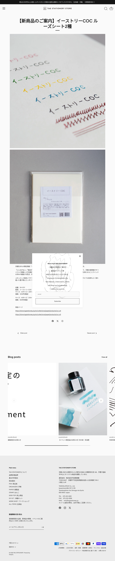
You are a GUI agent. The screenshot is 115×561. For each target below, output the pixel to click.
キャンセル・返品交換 (100, 548)
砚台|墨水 (12, 481)
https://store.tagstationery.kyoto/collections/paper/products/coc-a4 (38, 311)
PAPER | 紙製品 (14, 489)
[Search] (105, 8)
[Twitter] (70, 507)
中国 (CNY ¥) (12, 543)
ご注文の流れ (69, 548)
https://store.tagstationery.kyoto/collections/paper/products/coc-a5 (38, 314)
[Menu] (3, 8)
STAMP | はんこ (14, 492)
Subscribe (57, 301)
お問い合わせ (102, 550)
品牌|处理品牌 (13, 475)
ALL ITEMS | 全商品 (15, 504)
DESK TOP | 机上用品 (16, 495)
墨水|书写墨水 (13, 478)
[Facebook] (60, 507)
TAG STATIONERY (18, 552)
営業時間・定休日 (87, 548)
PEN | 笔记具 (13, 484)
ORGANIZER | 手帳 (15, 487)
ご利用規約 (61, 548)
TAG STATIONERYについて (18, 472)
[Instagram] (65, 507)
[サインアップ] (43, 527)
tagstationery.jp (73, 500)
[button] (14, 400)
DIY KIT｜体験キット (16, 498)
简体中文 (11, 547)
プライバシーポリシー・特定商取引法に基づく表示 (83, 550)
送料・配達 (78, 548)
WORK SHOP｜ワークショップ (19, 501)
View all (104, 357)
